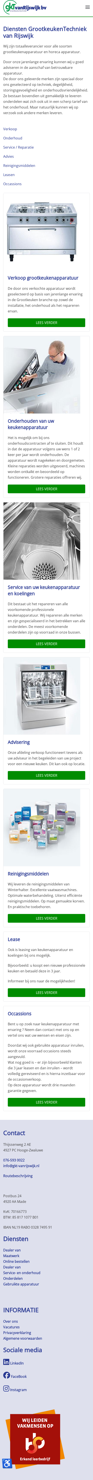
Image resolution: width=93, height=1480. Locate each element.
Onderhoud (12, 138)
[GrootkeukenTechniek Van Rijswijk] (24, 6)
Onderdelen (13, 1278)
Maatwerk (11, 1255)
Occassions (12, 183)
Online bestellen (16, 1261)
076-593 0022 (14, 1160)
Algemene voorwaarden (22, 1338)
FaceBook (18, 1376)
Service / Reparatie (18, 147)
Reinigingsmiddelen (19, 165)
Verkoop (10, 129)
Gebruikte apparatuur (21, 1284)
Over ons (10, 1321)
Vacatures (11, 1327)
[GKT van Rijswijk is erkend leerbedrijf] (35, 1438)
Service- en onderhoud (21, 1272)
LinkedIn (16, 1363)
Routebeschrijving (18, 1175)
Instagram (18, 1389)
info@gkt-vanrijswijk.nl (21, 1165)
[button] (87, 7)
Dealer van (12, 1250)
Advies (8, 156)
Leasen (9, 174)
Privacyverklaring (17, 1332)
